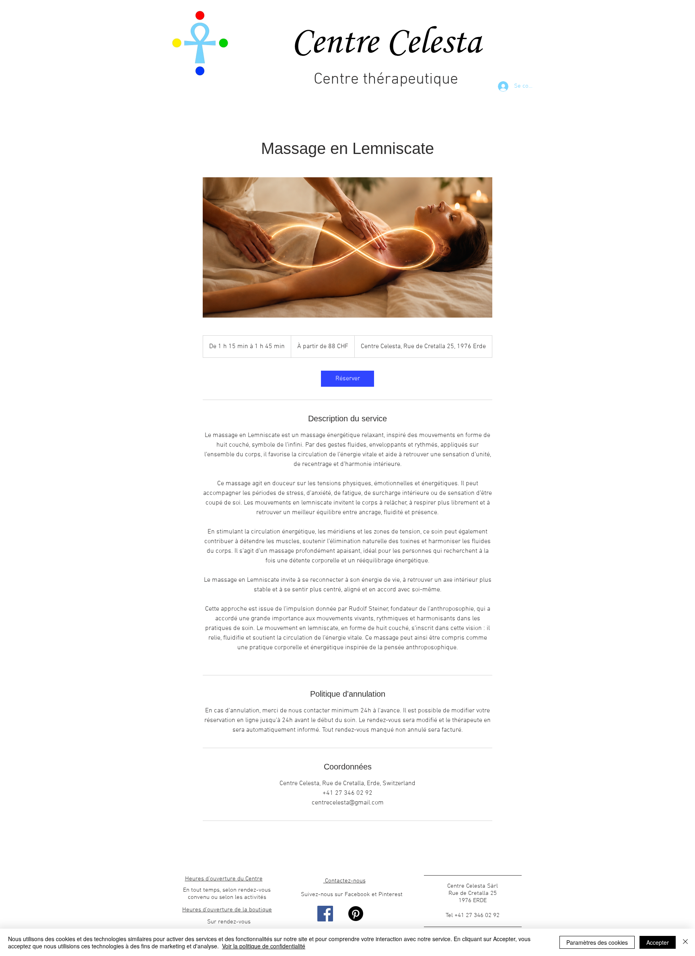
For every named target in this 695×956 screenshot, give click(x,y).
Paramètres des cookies (597, 942)
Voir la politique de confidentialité (263, 946)
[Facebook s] (325, 913)
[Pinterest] (355, 913)
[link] (347, 379)
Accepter (657, 942)
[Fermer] (685, 942)
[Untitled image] (347, 247)
